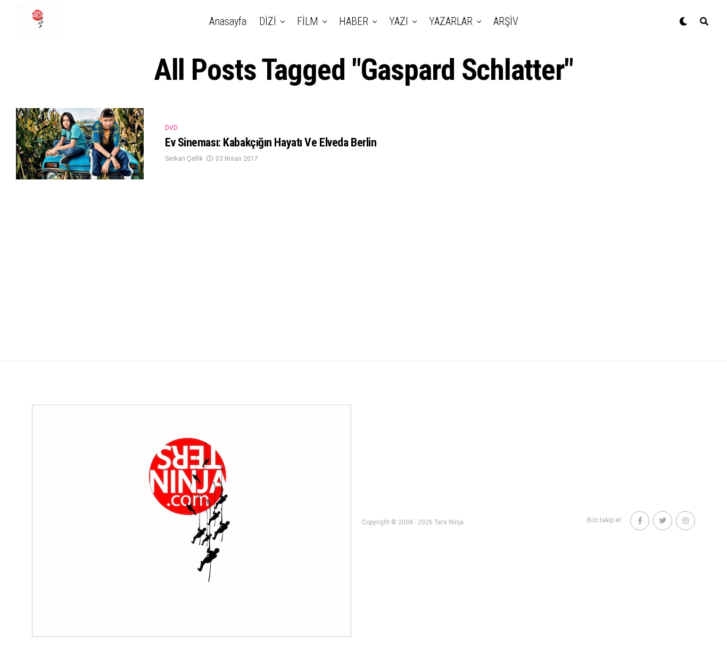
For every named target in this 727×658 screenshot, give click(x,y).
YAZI (398, 21)
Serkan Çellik (184, 158)
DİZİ (267, 21)
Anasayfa (227, 21)
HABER (353, 21)
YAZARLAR (451, 21)
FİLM (307, 21)
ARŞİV (505, 21)
